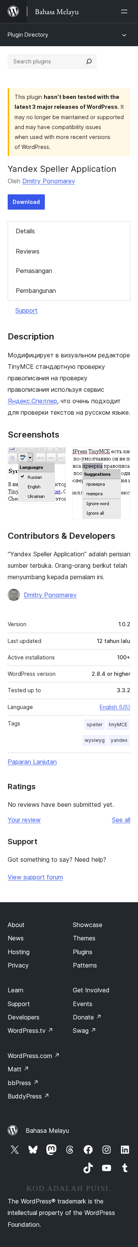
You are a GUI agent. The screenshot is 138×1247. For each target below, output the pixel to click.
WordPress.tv (30, 1030)
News (16, 938)
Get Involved (91, 990)
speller (95, 724)
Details (25, 231)
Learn (15, 990)
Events (82, 1004)
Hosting (19, 952)
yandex (119, 740)
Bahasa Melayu (47, 1130)
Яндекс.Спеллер (32, 401)
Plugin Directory (28, 34)
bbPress (23, 1083)
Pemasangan (34, 271)
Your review (24, 820)
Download (26, 202)
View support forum (35, 877)
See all (121, 820)
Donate (87, 1017)
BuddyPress (28, 1096)
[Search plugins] (89, 61)
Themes (84, 938)
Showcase (87, 925)
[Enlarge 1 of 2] (55, 457)
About (16, 925)
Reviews (27, 251)
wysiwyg (95, 740)
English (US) (115, 707)
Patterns (85, 965)
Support (26, 310)
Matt (18, 1069)
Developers (23, 1017)
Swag (84, 1030)
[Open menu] (125, 11)
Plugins (82, 952)
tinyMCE (118, 724)
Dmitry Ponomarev (48, 181)
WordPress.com (34, 1056)
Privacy (18, 965)
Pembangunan (36, 290)
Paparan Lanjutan (32, 762)
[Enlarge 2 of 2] (120, 457)
